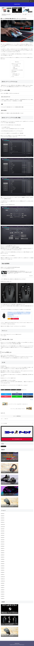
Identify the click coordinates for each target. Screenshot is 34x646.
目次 (16, 61)
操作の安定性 (15, 68)
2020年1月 (2, 557)
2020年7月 (2, 548)
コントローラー (19, 389)
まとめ (13, 76)
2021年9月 (2, 528)
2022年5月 (2, 513)
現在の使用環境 (14, 71)
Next (33, 11)
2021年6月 (2, 533)
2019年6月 (2, 563)
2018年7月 (2, 587)
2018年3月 (2, 596)
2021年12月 (3, 524)
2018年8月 (2, 585)
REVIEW (3, 389)
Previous (0, 11)
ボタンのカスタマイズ (17, 66)
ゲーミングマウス (13, 389)
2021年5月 (2, 535)
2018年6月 (2, 589)
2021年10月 (3, 526)
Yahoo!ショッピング (16, 318)
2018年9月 (2, 583)
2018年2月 (2, 598)
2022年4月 (2, 515)
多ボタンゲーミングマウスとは (16, 63)
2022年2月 (2, 520)
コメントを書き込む (17, 416)
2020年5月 (2, 552)
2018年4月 (2, 594)
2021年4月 (2, 537)
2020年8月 (2, 546)
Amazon (9, 318)
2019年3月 (2, 570)
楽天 (11, 318)
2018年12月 (3, 576)
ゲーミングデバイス (7, 389)
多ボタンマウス (24, 389)
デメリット (13, 72)
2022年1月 (2, 522)
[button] (32, 423)
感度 (14, 67)
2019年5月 (2, 565)
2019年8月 (2, 561)
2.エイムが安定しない (16, 75)
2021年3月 (2, 539)
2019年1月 (2, 574)
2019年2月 (2, 572)
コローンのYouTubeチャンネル (17, 439)
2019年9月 (2, 559)
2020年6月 (2, 550)
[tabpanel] (6, 11)
